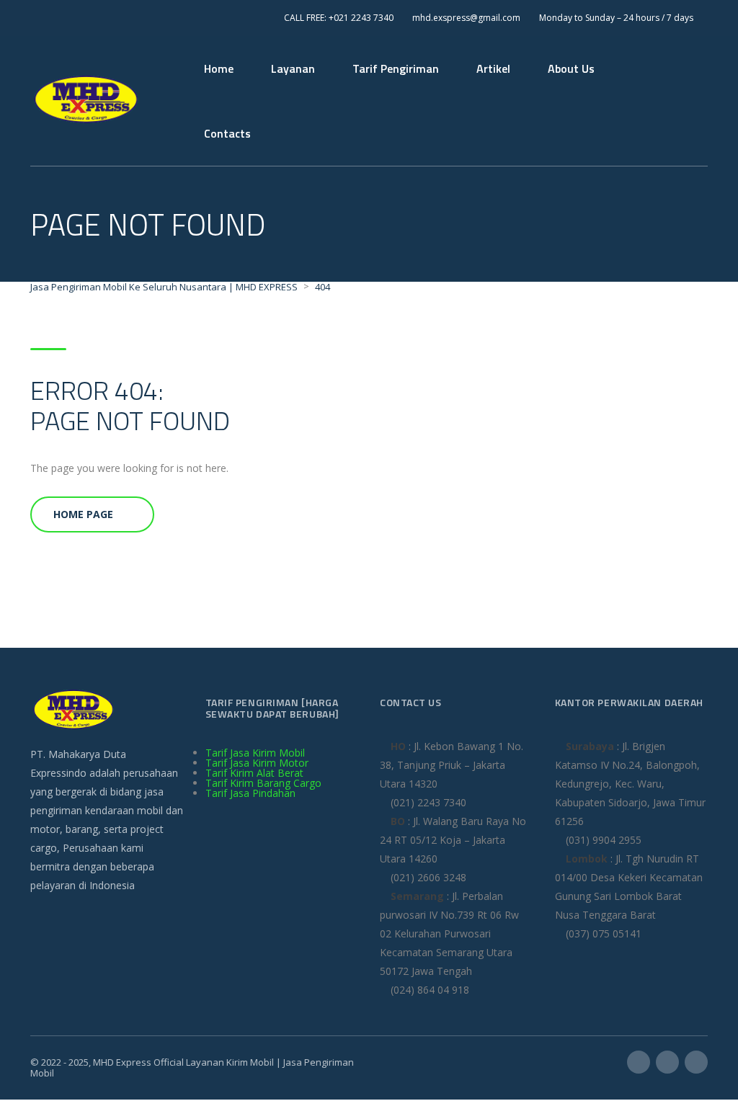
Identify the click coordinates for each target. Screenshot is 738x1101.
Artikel (493, 68)
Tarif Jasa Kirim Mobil (255, 752)
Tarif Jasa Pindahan (250, 793)
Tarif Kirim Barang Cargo (263, 783)
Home (219, 68)
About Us (571, 68)
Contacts (227, 133)
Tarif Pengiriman (395, 68)
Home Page (83, 514)
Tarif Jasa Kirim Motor (256, 763)
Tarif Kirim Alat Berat (254, 773)
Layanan (293, 68)
